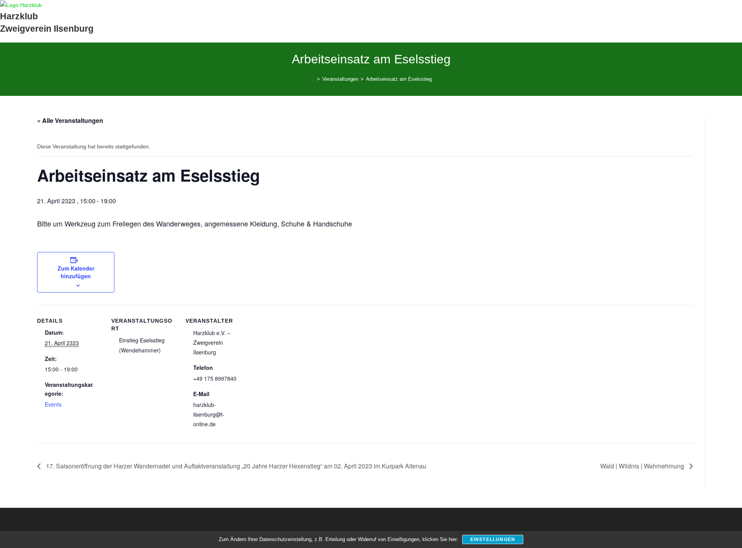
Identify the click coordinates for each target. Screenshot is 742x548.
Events (53, 404)
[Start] (313, 79)
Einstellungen (493, 539)
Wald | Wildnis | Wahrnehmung (643, 465)
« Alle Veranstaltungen (70, 120)
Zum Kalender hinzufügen (76, 272)
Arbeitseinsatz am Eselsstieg (399, 79)
